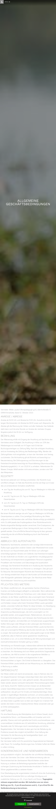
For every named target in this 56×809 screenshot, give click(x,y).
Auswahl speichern (34, 804)
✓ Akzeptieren (20, 804)
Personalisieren (28, 807)
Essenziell (29, 800)
